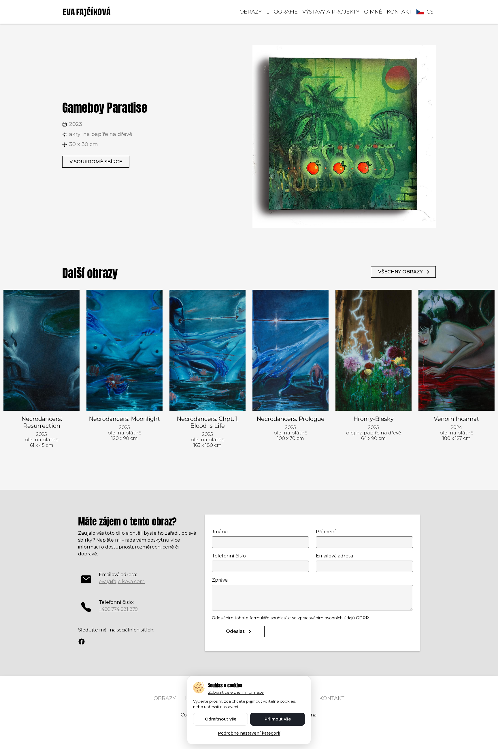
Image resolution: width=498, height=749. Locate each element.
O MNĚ (373, 12)
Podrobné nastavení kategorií (249, 733)
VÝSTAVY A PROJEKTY (330, 12)
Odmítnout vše (220, 719)
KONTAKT (399, 12)
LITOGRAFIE (282, 12)
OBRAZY (250, 12)
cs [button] (430, 12)
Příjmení (326, 531)
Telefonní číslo (229, 556)
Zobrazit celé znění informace (236, 692)
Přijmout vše (278, 719)
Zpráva (220, 580)
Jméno (220, 531)
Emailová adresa (334, 556)
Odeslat (235, 631)
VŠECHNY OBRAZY (400, 272)
